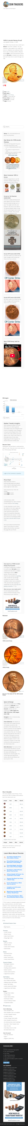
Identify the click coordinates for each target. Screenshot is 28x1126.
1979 (10, 829)
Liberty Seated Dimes (9, 959)
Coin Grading (15, 503)
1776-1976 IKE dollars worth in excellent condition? (13, 1059)
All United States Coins (9, 923)
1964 (10, 811)
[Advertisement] (14, 24)
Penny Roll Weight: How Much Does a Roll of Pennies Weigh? (14, 866)
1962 (10, 822)
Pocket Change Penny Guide (10, 1018)
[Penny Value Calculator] (14, 1112)
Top (4, 920)
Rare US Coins (7, 1026)
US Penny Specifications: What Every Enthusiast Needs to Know (15, 896)
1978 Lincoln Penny (7, 641)
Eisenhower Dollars (8, 998)
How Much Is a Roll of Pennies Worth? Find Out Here (14, 870)
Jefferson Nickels (8, 943)
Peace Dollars (7, 995)
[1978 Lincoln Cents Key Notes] (12, 162)
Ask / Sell (6, 1062)
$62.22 (21, 804)
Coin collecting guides (9, 1051)
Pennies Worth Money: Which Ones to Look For (14, 883)
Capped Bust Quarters (9, 973)
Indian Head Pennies (9, 936)
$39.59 (21, 818)
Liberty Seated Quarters (9, 971)
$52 (22, 807)
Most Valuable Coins (9, 1010)
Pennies (5, 930)
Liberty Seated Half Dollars (10, 986)
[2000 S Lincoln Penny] (5, 825)
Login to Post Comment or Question (12, 473)
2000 (10, 807)
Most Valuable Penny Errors (10, 1020)
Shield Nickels (7, 948)
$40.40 (21, 815)
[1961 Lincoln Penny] (5, 836)
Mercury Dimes (7, 955)
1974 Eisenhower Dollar (9, 1080)
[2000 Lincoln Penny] (5, 807)
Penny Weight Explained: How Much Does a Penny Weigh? (14, 861)
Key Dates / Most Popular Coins (11, 1024)
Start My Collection (8, 1034)
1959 (10, 818)
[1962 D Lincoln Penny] (5, 822)
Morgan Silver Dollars (9, 993)
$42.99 (21, 811)
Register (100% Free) (9, 1038)
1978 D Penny (6, 667)
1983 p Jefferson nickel (9, 1057)
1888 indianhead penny (9, 1055)
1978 (8, 91)
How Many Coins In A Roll (10, 1028)
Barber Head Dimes (8, 957)
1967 (10, 804)
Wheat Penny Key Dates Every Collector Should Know (14, 892)
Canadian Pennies (8, 1016)
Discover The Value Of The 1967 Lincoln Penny (13, 694)
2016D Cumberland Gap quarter (11, 1049)
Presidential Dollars (8, 1002)
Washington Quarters (9, 964)
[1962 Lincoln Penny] (5, 832)
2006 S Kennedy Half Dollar (10, 1067)
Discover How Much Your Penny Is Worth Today (15, 879)
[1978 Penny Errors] (12, 187)
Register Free (7, 839)
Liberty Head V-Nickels (9, 946)
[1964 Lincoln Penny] (5, 811)
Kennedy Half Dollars (9, 978)
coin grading (18, 576)
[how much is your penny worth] (12, 604)
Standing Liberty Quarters (10, 968)
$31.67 (21, 836)
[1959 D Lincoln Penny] (5, 818)
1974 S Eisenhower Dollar (10, 1070)
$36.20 (21, 822)
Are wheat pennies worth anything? (12, 1022)
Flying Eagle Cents (8, 938)
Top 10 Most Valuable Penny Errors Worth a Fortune (14, 857)
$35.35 (21, 825)
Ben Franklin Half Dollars (10, 980)
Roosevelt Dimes (8, 953)
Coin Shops (6, 1053)
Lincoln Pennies (7, 932)
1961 (10, 836)
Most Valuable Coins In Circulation (12, 1012)
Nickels (5, 941)
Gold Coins (8, 1006)
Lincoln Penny (10, 94)
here (12, 845)
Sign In (5, 1036)
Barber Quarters (8, 969)
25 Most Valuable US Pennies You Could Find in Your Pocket (15, 875)
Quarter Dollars (7, 962)
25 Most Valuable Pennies (10, 1014)
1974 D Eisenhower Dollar (10, 1076)
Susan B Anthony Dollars (10, 1000)
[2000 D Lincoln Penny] (5, 814)
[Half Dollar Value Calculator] (14, 1092)
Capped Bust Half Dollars (10, 988)
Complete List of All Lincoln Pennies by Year (14, 888)
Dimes (5, 952)
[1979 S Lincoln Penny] (5, 829)
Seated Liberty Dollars (9, 996)
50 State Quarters (8, 966)
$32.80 (21, 833)
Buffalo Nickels (7, 944)
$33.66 (21, 829)
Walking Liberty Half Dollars (10, 982)
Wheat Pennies (7, 934)
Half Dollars (6, 977)
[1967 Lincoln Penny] (5, 804)
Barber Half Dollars (8, 984)
